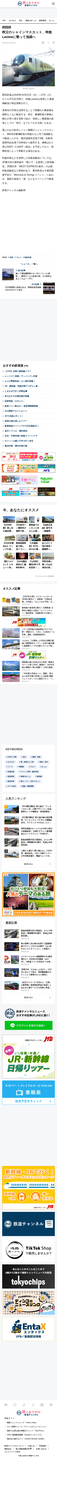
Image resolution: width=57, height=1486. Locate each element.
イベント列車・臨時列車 (29, 771)
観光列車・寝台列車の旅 (16, 446)
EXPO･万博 (12, 757)
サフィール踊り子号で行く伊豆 (19, 441)
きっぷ (51, 20)
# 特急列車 (27, 257)
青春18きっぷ (30, 20)
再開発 (21, 767)
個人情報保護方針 (23, 1449)
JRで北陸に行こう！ (14, 416)
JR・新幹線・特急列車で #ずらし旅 (21, 386)
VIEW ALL (28, 863)
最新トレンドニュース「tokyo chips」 (22, 1423)
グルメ (32, 767)
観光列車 (11, 781)
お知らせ (31, 1446)
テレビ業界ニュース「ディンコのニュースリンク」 (27, 1427)
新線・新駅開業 (28, 786)
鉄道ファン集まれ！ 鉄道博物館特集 (21, 406)
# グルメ (18, 257)
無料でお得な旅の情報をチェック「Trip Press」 (26, 1431)
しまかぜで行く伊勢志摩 (16, 391)
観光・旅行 (44, 762)
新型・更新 (36, 757)
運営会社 (7, 1449)
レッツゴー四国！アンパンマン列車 (21, 376)
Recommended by (41, 576)
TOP (4, 20)
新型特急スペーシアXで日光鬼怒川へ (22, 426)
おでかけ (12, 20)
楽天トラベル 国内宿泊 (16, 431)
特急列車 (11, 771)
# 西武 (10, 257)
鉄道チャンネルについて (14, 1446)
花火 (21, 20)
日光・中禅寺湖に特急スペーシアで (21, 436)
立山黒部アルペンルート (16, 411)
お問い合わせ (41, 1449)
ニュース (7, 27)
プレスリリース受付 (12, 1452)
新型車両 (42, 20)
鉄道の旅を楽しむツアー (16, 421)
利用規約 (42, 1446)
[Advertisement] (28, 223)
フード (10, 767)
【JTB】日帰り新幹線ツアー (18, 371)
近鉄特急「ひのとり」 (15, 401)
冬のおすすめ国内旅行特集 (17, 396)
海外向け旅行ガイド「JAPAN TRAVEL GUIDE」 (26, 1439)
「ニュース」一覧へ (28, 264)
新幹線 (39, 776)
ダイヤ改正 (12, 786)
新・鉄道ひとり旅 (27, 762)
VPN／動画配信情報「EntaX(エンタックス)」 (25, 1435)
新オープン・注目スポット (30, 781)
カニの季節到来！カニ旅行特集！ (20, 381)
